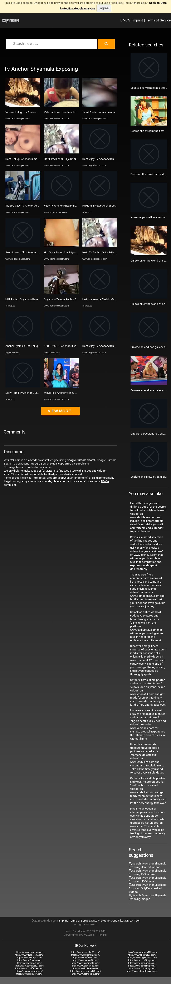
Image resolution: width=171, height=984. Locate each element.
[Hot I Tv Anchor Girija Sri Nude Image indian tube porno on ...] (61, 152)
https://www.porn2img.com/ (141, 963)
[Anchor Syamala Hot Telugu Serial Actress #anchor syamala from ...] (22, 339)
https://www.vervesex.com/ (29, 971)
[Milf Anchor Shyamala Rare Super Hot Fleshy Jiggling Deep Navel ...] (22, 293)
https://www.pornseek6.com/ (86, 974)
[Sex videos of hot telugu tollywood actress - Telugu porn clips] (22, 246)
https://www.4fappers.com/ (29, 952)
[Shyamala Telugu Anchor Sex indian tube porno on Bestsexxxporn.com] (61, 293)
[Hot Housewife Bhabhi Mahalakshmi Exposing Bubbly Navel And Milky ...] (99, 293)
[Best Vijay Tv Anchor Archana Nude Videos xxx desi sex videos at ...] (99, 152)
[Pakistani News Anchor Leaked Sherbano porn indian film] (99, 199)
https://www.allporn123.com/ (142, 955)
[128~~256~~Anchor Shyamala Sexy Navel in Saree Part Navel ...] (61, 339)
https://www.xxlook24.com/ (85, 960)
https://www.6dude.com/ (29, 960)
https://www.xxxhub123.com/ (85, 952)
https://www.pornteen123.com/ (142, 952)
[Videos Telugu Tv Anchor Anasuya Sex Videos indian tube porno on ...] (22, 106)
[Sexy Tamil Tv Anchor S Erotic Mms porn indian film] (22, 386)
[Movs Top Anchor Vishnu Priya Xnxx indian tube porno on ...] (61, 386)
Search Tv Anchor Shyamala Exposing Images (147, 897)
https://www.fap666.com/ (29, 963)
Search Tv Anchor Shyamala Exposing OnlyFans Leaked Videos (147, 888)
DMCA (125, 20)
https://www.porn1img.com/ (141, 960)
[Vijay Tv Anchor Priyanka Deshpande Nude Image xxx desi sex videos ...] (61, 199)
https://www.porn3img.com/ (141, 965)
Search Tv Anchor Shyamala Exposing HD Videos (147, 879)
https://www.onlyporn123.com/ (142, 957)
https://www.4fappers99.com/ (29, 955)
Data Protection (101, 920)
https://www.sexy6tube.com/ (85, 965)
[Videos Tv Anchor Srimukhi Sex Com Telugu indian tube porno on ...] (61, 106)
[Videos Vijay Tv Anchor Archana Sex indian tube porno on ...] (22, 199)
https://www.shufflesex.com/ (29, 968)
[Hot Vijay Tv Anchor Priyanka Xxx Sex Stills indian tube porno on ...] (61, 246)
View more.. (60, 411)
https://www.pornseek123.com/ (85, 971)
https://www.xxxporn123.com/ (85, 955)
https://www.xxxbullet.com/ (29, 974)
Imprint (137, 20)
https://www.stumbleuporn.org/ (142, 971)
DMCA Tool (132, 920)
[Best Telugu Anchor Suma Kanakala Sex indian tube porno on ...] (22, 152)
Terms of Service (158, 20)
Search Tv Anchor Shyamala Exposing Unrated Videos (147, 865)
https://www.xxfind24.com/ (85, 957)
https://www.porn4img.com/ (141, 968)
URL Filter (118, 920)
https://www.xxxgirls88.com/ (85, 963)
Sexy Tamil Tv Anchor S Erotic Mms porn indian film (36, 393)
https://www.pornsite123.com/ (29, 965)
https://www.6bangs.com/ (29, 957)
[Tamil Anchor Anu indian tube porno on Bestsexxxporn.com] (99, 106)
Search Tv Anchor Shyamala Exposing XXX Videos (147, 872)
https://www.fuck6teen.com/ (85, 968)
